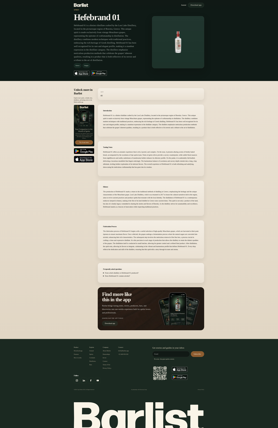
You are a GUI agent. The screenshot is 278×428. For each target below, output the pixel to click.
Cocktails (92, 358)
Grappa (86, 65)
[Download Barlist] (84, 125)
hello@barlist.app (123, 351)
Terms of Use (106, 364)
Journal (183, 5)
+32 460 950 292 (123, 354)
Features (76, 354)
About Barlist (107, 351)
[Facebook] (91, 380)
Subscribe (197, 354)
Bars (90, 364)
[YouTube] (98, 380)
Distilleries (92, 361)
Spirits (91, 354)
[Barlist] (81, 5)
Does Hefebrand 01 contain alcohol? (117, 276)
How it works (78, 358)
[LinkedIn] (84, 380)
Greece (77, 65)
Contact (105, 361)
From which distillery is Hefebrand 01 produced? (122, 273)
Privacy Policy (107, 368)
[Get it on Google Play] (99, 73)
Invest (104, 358)
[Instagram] (77, 380)
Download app (196, 5)
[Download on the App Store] (81, 73)
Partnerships (106, 354)
